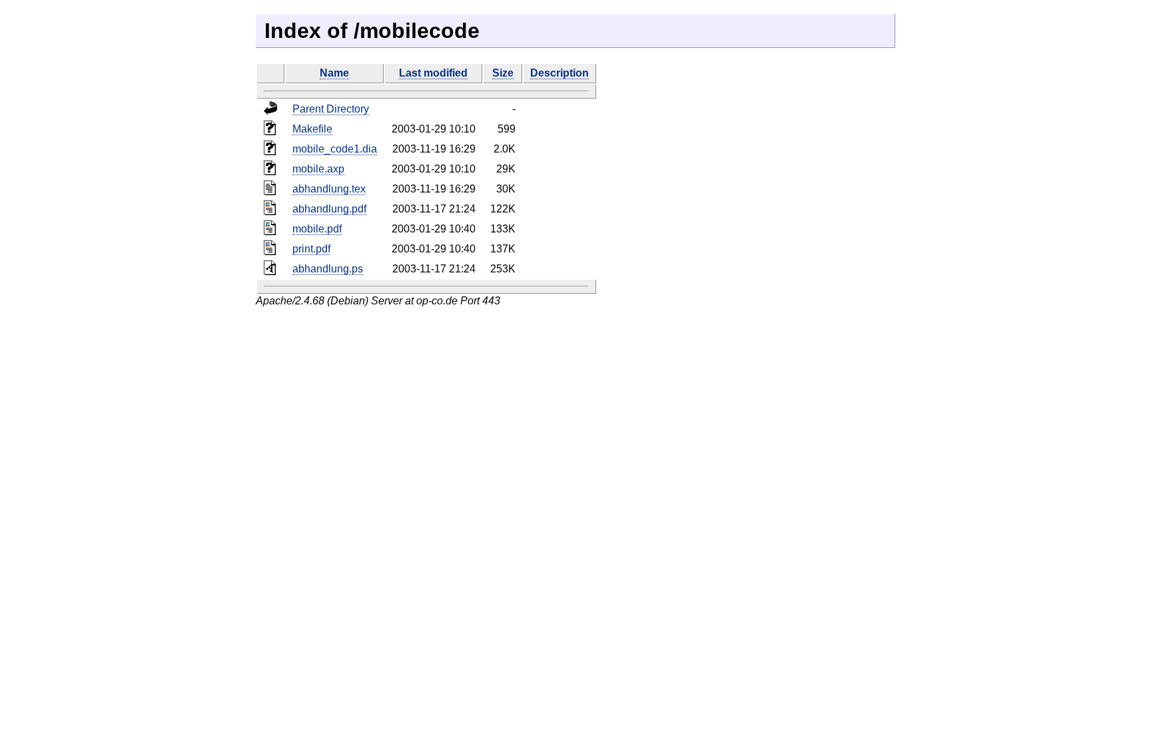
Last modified (433, 73)
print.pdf (311, 248)
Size (503, 73)
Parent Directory (330, 109)
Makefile (312, 129)
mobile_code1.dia (334, 149)
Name (334, 73)
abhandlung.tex (329, 188)
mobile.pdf (317, 228)
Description (559, 73)
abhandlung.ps (327, 268)
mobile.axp (318, 169)
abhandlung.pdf (329, 208)
